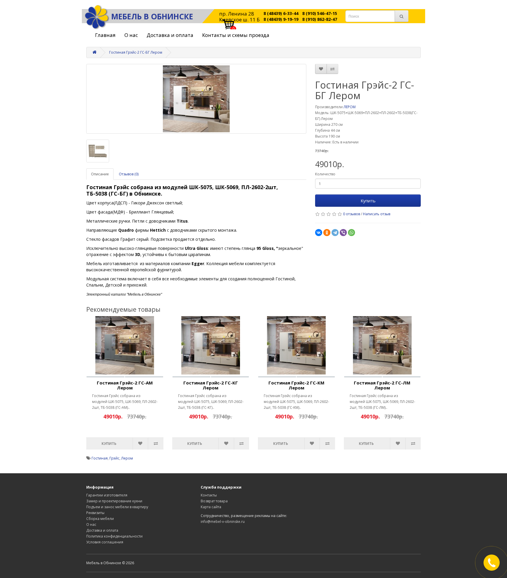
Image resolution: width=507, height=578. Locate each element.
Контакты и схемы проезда (235, 35)
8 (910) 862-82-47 (319, 19)
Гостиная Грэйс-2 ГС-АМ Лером (125, 385)
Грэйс (114, 458)
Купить (368, 201)
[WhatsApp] (351, 232)
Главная (105, 35)
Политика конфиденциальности (114, 536)
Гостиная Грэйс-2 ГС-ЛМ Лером (382, 385)
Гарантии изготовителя (106, 495)
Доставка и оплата (170, 35)
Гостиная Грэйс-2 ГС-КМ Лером (296, 385)
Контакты (209, 495)
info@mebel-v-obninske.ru (223, 521)
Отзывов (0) (128, 174)
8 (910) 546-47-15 (319, 13)
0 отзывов (351, 213)
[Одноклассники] (326, 232)
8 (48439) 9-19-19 (280, 19)
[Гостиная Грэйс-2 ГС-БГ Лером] (196, 99)
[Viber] (343, 232)
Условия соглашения (104, 542)
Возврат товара (214, 501)
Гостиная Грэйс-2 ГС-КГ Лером (210, 385)
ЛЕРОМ (350, 106)
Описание (100, 174)
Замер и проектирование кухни (114, 501)
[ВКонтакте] (318, 232)
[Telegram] (335, 232)
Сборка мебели (100, 518)
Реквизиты (95, 512)
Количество (325, 174)
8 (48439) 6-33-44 (280, 13)
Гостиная (100, 458)
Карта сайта (211, 506)
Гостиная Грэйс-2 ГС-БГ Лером (135, 52)
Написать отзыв (376, 213)
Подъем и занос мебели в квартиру (117, 506)
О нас (131, 35)
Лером (127, 458)
